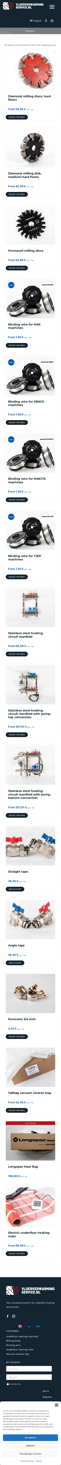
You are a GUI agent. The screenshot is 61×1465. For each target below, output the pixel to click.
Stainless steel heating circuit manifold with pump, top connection (29, 714)
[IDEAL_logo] (20, 1325)
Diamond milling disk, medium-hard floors (24, 175)
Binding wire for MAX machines (24, 326)
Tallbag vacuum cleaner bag (29, 1093)
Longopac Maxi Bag (23, 1166)
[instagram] (13, 1316)
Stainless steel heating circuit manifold (25, 634)
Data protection (27, 1461)
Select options (17, 117)
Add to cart (15, 889)
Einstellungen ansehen (30, 1453)
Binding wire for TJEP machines (24, 557)
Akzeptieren (30, 1437)
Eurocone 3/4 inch (22, 1019)
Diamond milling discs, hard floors (29, 98)
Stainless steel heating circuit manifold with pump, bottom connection (29, 794)
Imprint (39, 1461)
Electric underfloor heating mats (28, 1234)
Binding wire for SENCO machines (26, 403)
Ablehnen (30, 1445)
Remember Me (15, 1384)
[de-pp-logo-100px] (34, 1325)
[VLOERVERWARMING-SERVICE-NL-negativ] (23, 3)
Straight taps (18, 871)
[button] (56, 1405)
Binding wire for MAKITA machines (27, 480)
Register (47, 1397)
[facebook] (7, 1316)
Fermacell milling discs (25, 250)
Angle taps (16, 945)
